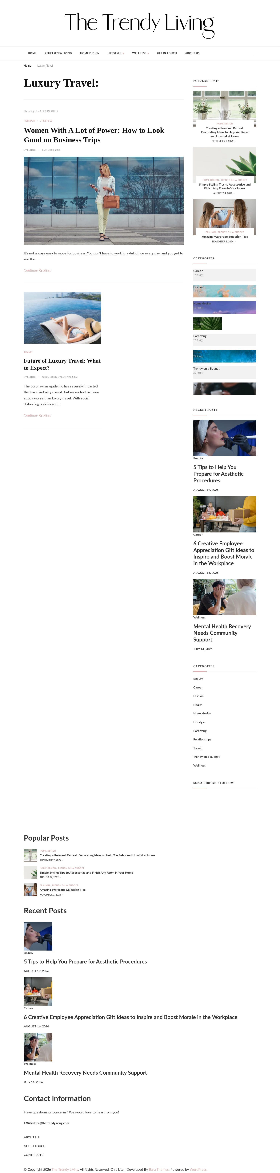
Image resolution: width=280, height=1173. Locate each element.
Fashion (29, 121)
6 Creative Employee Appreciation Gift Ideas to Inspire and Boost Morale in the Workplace (223, 553)
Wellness (139, 53)
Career (198, 534)
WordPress (198, 1169)
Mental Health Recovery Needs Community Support (222, 633)
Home (32, 53)
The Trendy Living (65, 1169)
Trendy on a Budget (234, 180)
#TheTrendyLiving (58, 53)
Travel (28, 352)
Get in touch (167, 53)
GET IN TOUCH (35, 1146)
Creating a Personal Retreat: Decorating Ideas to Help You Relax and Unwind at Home (225, 132)
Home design (89, 53)
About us (192, 53)
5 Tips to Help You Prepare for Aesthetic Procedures (218, 474)
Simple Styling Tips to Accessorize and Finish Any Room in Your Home (225, 186)
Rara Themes (159, 1169)
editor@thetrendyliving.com (50, 1123)
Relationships (202, 739)
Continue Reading (37, 270)
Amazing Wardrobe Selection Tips (225, 236)
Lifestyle (114, 53)
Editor (31, 150)
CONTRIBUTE (33, 1154)
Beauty (198, 458)
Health (197, 704)
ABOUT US (31, 1137)
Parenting (199, 730)
